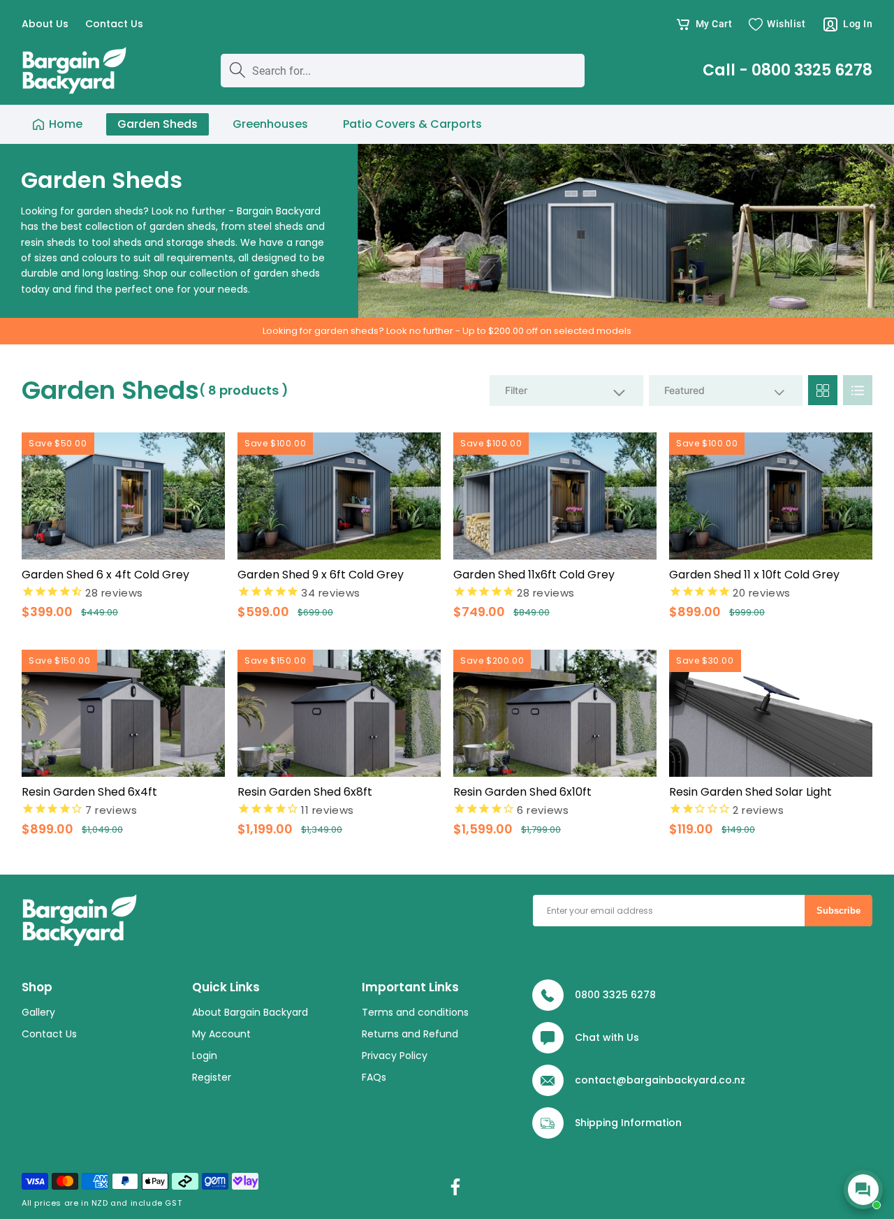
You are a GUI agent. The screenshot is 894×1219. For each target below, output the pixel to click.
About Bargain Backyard (250, 1013)
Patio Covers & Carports (412, 124)
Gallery (38, 1013)
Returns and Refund (410, 1035)
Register (211, 1078)
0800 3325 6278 (615, 995)
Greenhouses (270, 124)
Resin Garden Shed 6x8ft (304, 792)
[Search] (237, 69)
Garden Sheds (157, 124)
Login (204, 1056)
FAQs (374, 1078)
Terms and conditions (415, 1013)
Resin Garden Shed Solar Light (750, 792)
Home (65, 124)
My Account (221, 1035)
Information (651, 1123)
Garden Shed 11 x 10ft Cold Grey (754, 575)
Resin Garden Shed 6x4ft (89, 792)
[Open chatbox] (863, 1189)
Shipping (596, 1123)
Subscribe (838, 910)
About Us (45, 24)
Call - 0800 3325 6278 (787, 70)
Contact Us (114, 24)
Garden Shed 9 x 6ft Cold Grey (320, 575)
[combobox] (402, 70)
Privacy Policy (394, 1056)
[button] (704, 24)
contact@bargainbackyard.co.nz (660, 1080)
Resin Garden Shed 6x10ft (522, 792)
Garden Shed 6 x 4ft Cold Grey (105, 575)
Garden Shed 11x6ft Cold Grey (534, 575)
